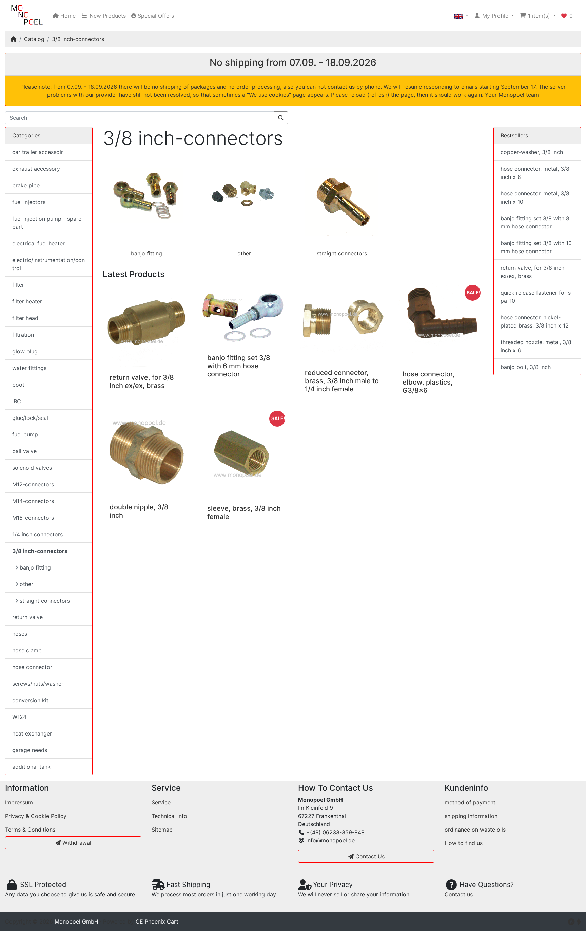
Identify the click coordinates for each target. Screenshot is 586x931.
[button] (461, 15)
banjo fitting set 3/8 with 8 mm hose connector (535, 222)
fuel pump (25, 434)
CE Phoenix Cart (157, 921)
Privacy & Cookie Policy (35, 816)
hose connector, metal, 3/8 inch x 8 (535, 172)
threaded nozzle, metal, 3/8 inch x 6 (536, 346)
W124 (19, 716)
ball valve (24, 451)
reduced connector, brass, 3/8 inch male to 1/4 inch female (342, 381)
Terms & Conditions (30, 829)
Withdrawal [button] (76, 842)
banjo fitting (146, 253)
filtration (23, 334)
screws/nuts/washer (37, 683)
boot (18, 384)
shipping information (471, 816)
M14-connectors (33, 501)
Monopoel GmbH (76, 921)
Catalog (34, 39)
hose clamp (27, 650)
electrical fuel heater (38, 243)
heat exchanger (32, 733)
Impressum (19, 802)
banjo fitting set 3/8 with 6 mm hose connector (238, 366)
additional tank (31, 766)
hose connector (32, 667)
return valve (27, 617)
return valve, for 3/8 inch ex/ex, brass (142, 381)
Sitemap (162, 829)
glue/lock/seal (30, 417)
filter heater (27, 301)
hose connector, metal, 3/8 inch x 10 (535, 197)
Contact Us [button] (369, 856)
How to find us (464, 843)
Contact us (459, 894)
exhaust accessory (36, 168)
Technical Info (169, 816)
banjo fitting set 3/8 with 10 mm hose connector (536, 247)
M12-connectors (33, 484)
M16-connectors (33, 517)
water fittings (29, 368)
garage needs (29, 750)
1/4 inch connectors (37, 534)
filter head (25, 318)
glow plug (25, 351)
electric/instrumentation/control (48, 264)
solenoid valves (32, 467)
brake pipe (26, 185)
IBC (16, 401)
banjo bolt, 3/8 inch (526, 367)
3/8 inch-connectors (78, 39)
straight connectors (342, 253)
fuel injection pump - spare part (46, 222)
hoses (19, 633)
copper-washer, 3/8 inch (532, 152)
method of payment (470, 802)
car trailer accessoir (37, 152)
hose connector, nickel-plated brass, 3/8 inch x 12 (535, 321)
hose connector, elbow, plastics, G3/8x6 (429, 382)
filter (18, 284)
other (244, 253)
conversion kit (30, 700)
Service (161, 802)
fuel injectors (28, 202)
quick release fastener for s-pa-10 (537, 296)
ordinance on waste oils (475, 829)
